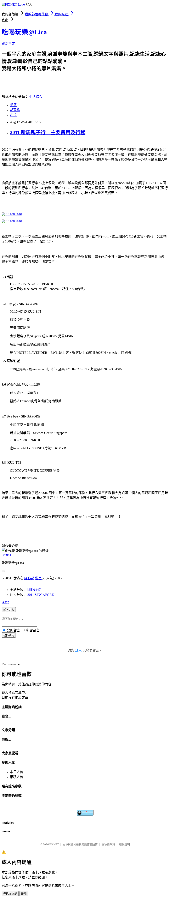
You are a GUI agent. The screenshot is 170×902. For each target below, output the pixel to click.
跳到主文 (8, 43)
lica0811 (7, 555)
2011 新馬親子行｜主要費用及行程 (47, 132)
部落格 (15, 110)
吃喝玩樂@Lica (24, 32)
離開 (24, 893)
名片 (13, 115)
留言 (38, 578)
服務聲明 (124, 844)
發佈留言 (8, 635)
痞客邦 (29, 578)
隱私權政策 (108, 844)
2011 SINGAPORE (40, 594)
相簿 (13, 105)
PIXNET (54, 844)
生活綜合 (35, 96)
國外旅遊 (34, 589)
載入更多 (8, 610)
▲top (5, 602)
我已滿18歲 (10, 893)
